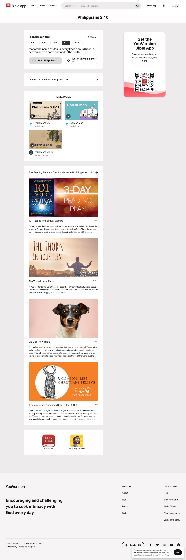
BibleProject (39, 126)
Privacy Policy (30, 543)
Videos (53, 6)
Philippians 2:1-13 (47, 151)
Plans (42, 6)
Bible (33, 6)
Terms (41, 543)
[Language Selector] (164, 6)
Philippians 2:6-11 (46, 122)
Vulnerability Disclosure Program (20, 546)
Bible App (48, 448)
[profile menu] (174, 6)
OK (177, 552)
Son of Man (79, 122)
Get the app (151, 6)
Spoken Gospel (41, 155)
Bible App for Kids (77, 448)
